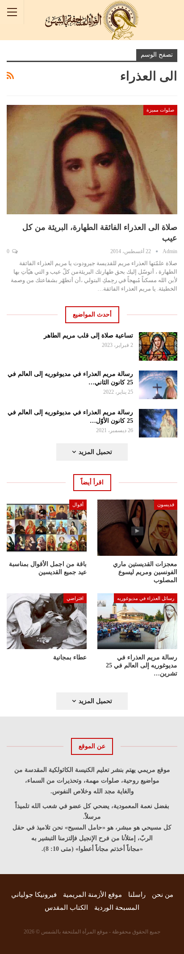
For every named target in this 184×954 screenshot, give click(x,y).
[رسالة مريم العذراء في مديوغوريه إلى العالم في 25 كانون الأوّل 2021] (158, 423)
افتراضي (75, 598)
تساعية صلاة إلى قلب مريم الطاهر (88, 335)
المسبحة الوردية (116, 907)
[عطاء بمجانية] (47, 621)
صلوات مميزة (160, 109)
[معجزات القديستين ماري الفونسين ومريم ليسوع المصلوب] (137, 527)
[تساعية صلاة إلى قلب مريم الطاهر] (158, 346)
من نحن (162, 894)
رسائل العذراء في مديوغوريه (145, 598)
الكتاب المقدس (66, 907)
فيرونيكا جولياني (34, 894)
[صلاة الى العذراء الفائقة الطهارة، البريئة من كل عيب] (92, 159)
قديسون (165, 504)
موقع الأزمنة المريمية (92, 894)
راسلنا (137, 894)
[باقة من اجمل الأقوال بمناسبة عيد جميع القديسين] (47, 527)
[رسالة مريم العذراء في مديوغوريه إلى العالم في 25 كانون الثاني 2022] (158, 385)
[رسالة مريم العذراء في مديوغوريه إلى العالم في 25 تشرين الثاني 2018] (137, 621)
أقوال (78, 504)
